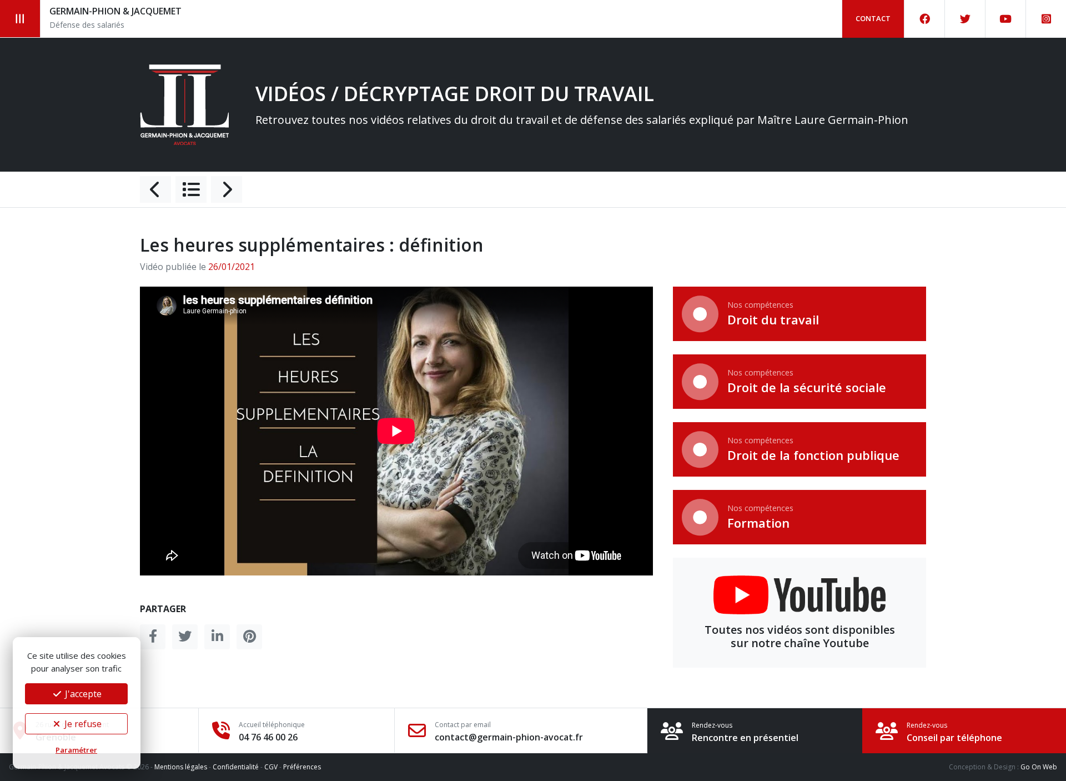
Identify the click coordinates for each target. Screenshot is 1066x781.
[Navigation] (20, 18)
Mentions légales (180, 767)
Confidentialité (236, 767)
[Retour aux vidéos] (191, 189)
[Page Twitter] (965, 19)
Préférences (302, 767)
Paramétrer (76, 750)
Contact (873, 18)
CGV (271, 767)
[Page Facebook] (924, 19)
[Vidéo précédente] (155, 189)
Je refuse (82, 724)
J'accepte (82, 694)
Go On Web (1038, 767)
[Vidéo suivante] (226, 189)
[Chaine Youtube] (1005, 19)
